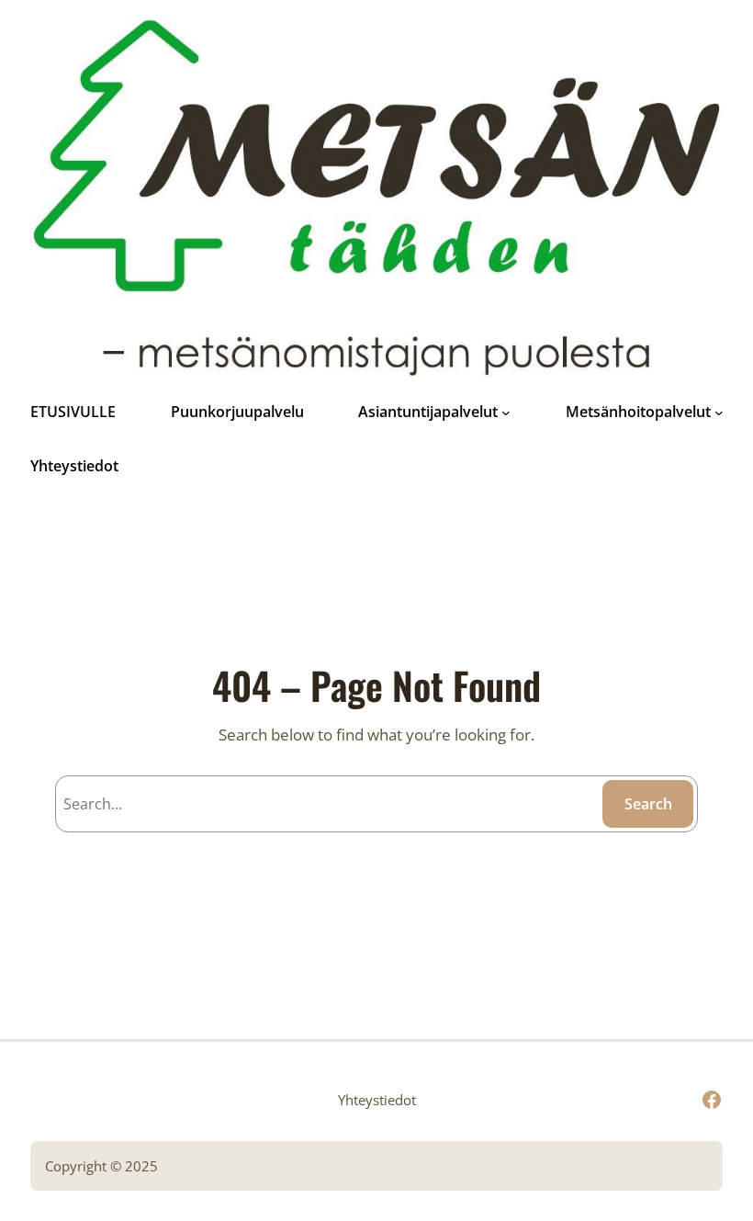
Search (648, 804)
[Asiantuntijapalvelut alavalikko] (506, 412)
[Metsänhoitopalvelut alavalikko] (719, 412)
